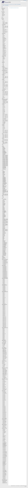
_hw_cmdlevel (3, 212)
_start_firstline (3, 188)
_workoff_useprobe (4, 427)
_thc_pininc (3, 366)
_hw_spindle (3, 214)
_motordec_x (3, 298)
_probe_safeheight (4, 389)
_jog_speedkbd (3, 347)
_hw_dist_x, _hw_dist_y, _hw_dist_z (6, 229)
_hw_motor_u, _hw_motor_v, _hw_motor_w (6, 222)
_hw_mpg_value (4, 252)
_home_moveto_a (4, 414)
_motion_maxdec (4, 342)
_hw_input (3, 236)
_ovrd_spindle (3, 378)
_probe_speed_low (4, 381)
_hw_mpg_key (3, 251)
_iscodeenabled (3, 180)
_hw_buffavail (3, 203)
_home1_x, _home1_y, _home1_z (5, 134)
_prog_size (3, 147)
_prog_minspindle (4, 167)
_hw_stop (3, 207)
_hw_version (3, 201)
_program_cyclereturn (4, 371)
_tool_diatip (3, 113)
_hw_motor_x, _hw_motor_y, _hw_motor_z (6, 221)
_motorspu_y (3, 279)
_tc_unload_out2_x (4, 459)
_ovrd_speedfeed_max (4, 260)
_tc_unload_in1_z (4, 448)
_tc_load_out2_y (4, 478)
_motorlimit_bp (3, 313)
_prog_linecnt (3, 149)
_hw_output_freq (4, 232)
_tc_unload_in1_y (4, 447)
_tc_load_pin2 (3, 472)
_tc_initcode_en (3, 429)
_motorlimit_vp (3, 315)
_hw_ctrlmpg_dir (4, 246)
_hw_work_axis (3, 225)
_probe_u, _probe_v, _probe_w (5, 27)
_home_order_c (3, 397)
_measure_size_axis (4, 32)
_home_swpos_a (4, 408)
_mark (3, 193)
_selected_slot (3, 53)
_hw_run (3, 206)
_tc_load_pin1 (3, 469)
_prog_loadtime (3, 148)
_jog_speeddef (3, 343)
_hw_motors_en (3, 240)
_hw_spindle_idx (4, 215)
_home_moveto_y (4, 413)
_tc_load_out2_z (4, 479)
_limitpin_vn (3, 332)
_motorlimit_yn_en (4, 317)
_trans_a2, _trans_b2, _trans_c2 (5, 92)
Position (3, 19)
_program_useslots (4, 373)
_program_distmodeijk (4, 370)
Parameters (3, 18)
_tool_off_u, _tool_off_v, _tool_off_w (6, 115)
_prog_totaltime (3, 151)
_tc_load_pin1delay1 (4, 470)
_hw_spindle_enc (4, 216)
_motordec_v (3, 302)
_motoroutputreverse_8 (4, 276)
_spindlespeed (3, 47)
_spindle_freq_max (4, 356)
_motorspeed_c (3, 288)
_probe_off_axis (4, 386)
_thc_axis (3, 363)
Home (14, 4)
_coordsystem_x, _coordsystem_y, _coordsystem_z (7, 101)
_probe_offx (3, 385)
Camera (3, 98)
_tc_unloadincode (4, 443)
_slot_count (3, 125)
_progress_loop (3, 186)
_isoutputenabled (4, 179)
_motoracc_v (3, 296)
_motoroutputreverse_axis (5, 277)
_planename (3, 37)
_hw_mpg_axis (3, 250)
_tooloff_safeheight (4, 421)
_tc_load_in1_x (3, 465)
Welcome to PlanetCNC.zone (7, 4)
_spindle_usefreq (4, 355)
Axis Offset (3, 79)
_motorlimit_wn (3, 310)
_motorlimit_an (3, 307)
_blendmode (3, 41)
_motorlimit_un (3, 309)
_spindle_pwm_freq (4, 358)
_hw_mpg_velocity (4, 253)
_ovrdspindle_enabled (4, 183)
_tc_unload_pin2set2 (4, 455)
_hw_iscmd (3, 209)
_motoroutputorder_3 (4, 267)
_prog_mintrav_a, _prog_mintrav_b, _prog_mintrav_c (7, 159)
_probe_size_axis (4, 384)
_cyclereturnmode (4, 40)
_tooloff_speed (3, 419)
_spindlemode (3, 46)
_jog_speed (3, 345)
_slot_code (3, 128)
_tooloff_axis (3, 78)
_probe (3, 25)
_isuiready (3, 175)
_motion (3, 34)
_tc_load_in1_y (3, 466)
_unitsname (3, 35)
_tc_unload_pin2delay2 (4, 456)
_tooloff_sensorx (4, 422)
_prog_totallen (3, 150)
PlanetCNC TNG (11, 4)
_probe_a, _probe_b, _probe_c (5, 26)
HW (2, 198)
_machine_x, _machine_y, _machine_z (6, 22)
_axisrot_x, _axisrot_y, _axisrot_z (5, 87)
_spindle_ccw (3, 58)
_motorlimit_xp (3, 311)
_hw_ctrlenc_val (4, 249)
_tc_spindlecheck (4, 431)
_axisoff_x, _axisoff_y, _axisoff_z (5, 81)
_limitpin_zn (3, 329)
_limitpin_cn (3, 331)
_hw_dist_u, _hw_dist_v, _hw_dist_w (6, 230)
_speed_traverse (4, 374)
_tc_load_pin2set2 (4, 474)
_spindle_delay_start (4, 353)
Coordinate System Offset (4, 70)
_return (3, 196)
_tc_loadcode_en (4, 462)
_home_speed (3, 391)
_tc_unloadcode (3, 444)
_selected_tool (3, 50)
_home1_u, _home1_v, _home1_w (5, 135)
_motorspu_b (3, 281)
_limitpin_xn (3, 328)
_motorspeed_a (3, 287)
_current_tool (3, 51)
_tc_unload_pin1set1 (4, 451)
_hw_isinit (3, 200)
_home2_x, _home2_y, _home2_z (5, 136)
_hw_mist (3, 217)
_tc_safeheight (3, 432)
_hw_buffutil (3, 204)
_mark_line (3, 192)
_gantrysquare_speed (4, 480)
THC (2, 144)
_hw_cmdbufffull (4, 210)
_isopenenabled (3, 181)
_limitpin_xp (3, 334)
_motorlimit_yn (3, 306)
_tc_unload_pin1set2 (4, 452)
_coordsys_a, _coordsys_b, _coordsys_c (6, 72)
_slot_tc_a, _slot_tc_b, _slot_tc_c (5, 130)
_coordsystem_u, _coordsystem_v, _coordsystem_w (7, 102)
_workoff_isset (3, 67)
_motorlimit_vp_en (4, 326)
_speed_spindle (3, 376)
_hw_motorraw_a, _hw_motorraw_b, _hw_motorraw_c (7, 219)
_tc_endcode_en (4, 439)
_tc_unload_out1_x (4, 457)
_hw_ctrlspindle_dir (4, 244)
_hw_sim (3, 202)
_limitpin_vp (3, 338)
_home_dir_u (3, 404)
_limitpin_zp (3, 335)
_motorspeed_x (3, 285)
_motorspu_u (3, 282)
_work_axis (3, 21)
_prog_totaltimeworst (4, 152)
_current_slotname (4, 55)
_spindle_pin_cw (4, 349)
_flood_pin (3, 362)
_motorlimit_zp (3, 312)
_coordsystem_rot (4, 103)
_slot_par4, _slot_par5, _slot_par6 (5, 132)
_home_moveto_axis (4, 418)
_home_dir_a (3, 402)
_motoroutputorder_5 (4, 268)
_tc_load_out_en (4, 475)
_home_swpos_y (4, 407)
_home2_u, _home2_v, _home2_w (5, 137)
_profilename (3, 171)
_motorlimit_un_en (4, 320)
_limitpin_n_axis (4, 333)
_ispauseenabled (4, 178)
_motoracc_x (3, 292)
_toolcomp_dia (3, 43)
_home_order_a (3, 396)
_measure (3, 28)
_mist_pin (3, 361)
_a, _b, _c (3, 20)
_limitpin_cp (3, 337)
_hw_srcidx (3, 226)
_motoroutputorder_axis (4, 271)
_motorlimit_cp (3, 314)
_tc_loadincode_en (4, 461)
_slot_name (3, 127)
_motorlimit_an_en (4, 318)
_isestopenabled (4, 177)
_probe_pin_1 (3, 379)
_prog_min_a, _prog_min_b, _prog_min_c (6, 155)
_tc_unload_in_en (4, 446)
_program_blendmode (4, 372)
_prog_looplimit (3, 154)
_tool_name (3, 106)
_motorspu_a (3, 280)
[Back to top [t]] (27, 8)
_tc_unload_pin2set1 (4, 454)
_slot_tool (3, 129)
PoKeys (3, 256)
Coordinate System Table (4, 99)
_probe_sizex (3, 383)
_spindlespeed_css (4, 48)
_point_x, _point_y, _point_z (5, 139)
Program (3, 146)
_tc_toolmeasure (4, 437)
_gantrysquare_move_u (4, 482)
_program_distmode (4, 369)
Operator (3, 141)
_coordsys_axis (3, 73)
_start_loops (3, 187)
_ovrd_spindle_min (4, 263)
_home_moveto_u (4, 416)
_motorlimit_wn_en (4, 321)
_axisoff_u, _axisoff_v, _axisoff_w (5, 82)
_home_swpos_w (4, 411)
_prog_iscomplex (4, 169)
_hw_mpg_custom (4, 254)
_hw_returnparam (4, 255)
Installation (3, 10)
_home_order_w (3, 399)
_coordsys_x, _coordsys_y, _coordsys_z (6, 71)
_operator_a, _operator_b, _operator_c (6, 142)
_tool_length (3, 123)
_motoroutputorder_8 (4, 270)
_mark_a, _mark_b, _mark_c (5, 194)
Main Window (3, 12)
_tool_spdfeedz (3, 122)
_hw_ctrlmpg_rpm (4, 245)
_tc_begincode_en (4, 435)
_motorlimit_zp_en (4, 323)
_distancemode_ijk (4, 38)
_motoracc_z (3, 293)
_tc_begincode (3, 436)
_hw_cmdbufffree (4, 211)
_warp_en (3, 96)
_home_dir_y (3, 401)
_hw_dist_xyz (3, 227)
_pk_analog (3, 257)
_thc (2, 145)
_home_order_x (3, 394)
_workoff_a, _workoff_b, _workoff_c (5, 68)
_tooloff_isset (3, 75)
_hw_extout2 (3, 235)
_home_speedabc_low (4, 393)
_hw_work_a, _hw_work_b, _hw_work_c (6, 224)
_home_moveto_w (4, 417)
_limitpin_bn (3, 330)
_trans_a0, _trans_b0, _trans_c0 (5, 91)
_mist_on (3, 60)
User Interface (3, 11)
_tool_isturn (3, 110)
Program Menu (3, 14)
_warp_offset (3, 97)
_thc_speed (3, 365)
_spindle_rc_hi (3, 360)
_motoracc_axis (4, 297)
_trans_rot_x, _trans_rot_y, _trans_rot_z (6, 94)
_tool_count (3, 104)
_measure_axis (3, 30)
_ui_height (3, 176)
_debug (3, 197)
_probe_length (3, 388)
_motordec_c (3, 301)
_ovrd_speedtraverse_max (5, 262)
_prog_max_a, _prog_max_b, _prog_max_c (6, 157)
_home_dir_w (3, 405)
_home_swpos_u (4, 410)
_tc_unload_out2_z (4, 460)
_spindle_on (3, 57)
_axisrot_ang (3, 88)
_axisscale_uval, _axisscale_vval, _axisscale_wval (7, 86)
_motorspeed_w (3, 290)
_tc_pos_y (3, 434)
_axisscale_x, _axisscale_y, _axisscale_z (6, 84)
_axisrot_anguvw (4, 89)
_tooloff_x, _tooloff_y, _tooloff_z (5, 76)
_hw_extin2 (3, 234)
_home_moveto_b (4, 415)
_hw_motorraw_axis (4, 220)
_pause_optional (4, 184)
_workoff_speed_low (4, 425)
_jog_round (3, 346)
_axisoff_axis (3, 83)
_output (3, 63)
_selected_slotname (4, 54)
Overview (3, 9)
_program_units (3, 368)
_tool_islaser (3, 111)
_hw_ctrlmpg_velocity (4, 247)
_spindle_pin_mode (4, 348)
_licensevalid (3, 174)
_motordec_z (3, 299)
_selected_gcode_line (4, 189)
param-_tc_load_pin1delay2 (17, 4)
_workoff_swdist (4, 426)
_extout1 (3, 65)
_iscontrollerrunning (4, 199)
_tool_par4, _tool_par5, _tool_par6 (5, 120)
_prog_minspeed (4, 166)
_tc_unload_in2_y (4, 449)
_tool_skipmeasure (4, 118)
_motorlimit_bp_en (4, 324)
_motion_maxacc (4, 341)
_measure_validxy (4, 29)
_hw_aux (3, 239)
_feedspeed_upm (4, 45)
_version (3, 173)
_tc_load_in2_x (3, 467)
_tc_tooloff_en (3, 438)
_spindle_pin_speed (4, 351)
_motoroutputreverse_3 (4, 273)
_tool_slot (3, 108)
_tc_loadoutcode (4, 464)
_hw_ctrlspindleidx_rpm (4, 242)
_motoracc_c (3, 295)
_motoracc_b (3, 294)
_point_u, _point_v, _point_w (5, 140)
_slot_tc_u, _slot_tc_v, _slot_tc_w (5, 131)
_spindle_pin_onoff (4, 350)
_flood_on (3, 61)
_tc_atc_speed (3, 441)
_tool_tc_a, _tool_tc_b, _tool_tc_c (5, 116)
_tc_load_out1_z (4, 477)
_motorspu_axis (4, 284)
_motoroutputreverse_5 (4, 274)
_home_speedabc (4, 392)
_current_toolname (4, 52)
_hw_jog (3, 237)
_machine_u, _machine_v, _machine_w (6, 23)
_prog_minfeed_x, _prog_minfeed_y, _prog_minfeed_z (7, 162)
